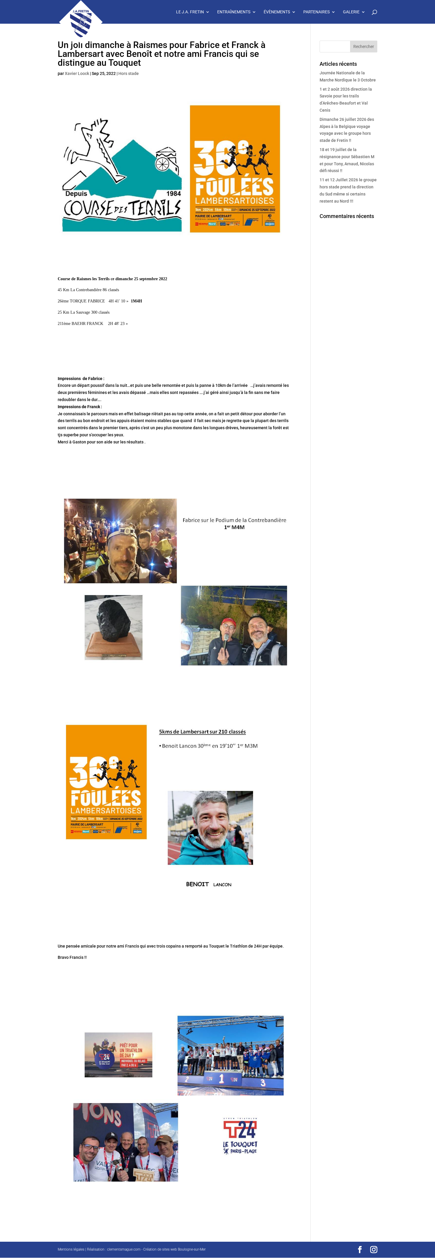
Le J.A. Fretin (190, 12)
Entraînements (233, 12)
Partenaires (316, 12)
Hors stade (128, 73)
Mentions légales (71, 1249)
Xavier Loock (77, 73)
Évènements (277, 12)
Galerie (351, 12)
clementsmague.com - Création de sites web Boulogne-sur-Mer (156, 1249)
